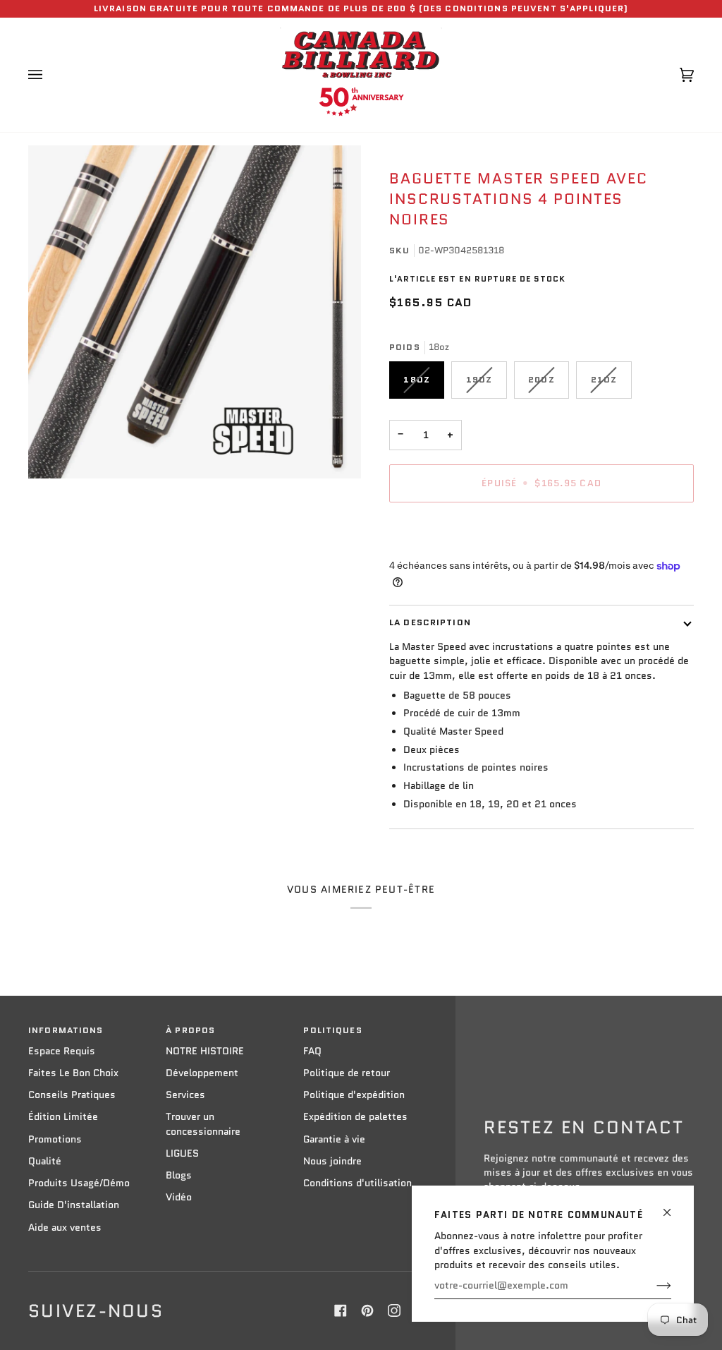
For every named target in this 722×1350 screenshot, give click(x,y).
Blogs (179, 1175)
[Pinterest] (367, 1310)
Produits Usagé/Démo (79, 1183)
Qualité (44, 1161)
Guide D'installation (73, 1205)
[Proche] (673, 1206)
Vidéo (179, 1197)
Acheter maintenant (541, 532)
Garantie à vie (334, 1139)
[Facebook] (340, 1310)
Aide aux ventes (65, 1227)
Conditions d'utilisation (357, 1183)
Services (185, 1095)
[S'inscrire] (652, 1285)
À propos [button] (190, 1030)
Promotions (55, 1139)
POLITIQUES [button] (332, 1030)
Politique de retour (346, 1073)
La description (430, 622)
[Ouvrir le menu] (49, 75)
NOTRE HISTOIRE (205, 1051)
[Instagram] (394, 1310)
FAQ (312, 1051)
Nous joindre (332, 1161)
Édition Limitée (63, 1116)
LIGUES (182, 1153)
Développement (202, 1073)
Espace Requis (61, 1051)
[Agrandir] (194, 311)
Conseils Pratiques (72, 1095)
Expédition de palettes (355, 1116)
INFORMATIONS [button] (66, 1030)
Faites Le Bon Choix (73, 1073)
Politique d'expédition (354, 1095)
